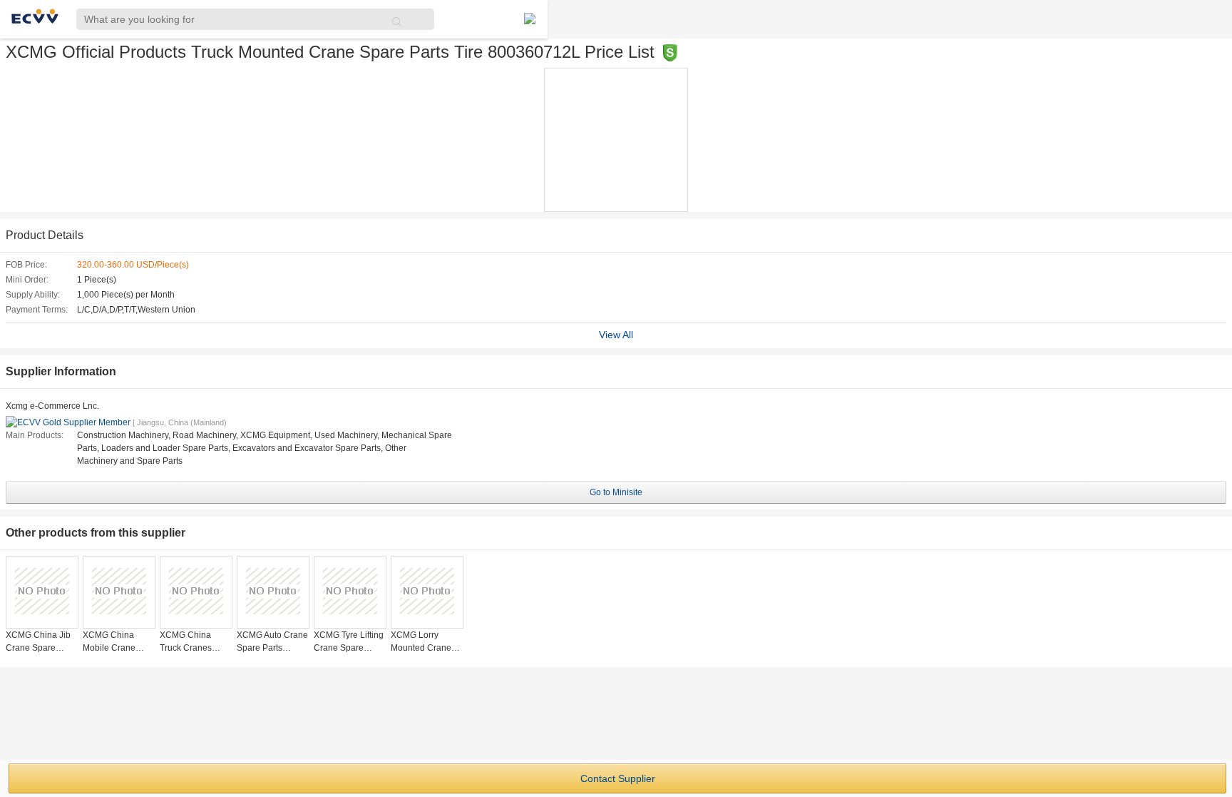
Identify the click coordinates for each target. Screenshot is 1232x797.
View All (616, 334)
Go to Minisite (616, 492)
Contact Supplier (617, 778)
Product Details (44, 235)
